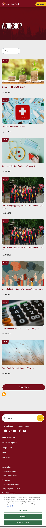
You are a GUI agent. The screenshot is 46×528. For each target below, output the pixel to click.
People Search (23, 426)
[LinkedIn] (14, 432)
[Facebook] (20, 432)
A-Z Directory (9, 426)
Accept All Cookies (23, 523)
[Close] (42, 498)
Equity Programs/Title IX (11, 488)
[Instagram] (6, 432)
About (4, 453)
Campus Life (7, 448)
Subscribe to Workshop (4, 394)
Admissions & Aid (8, 437)
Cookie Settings (23, 510)
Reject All (23, 516)
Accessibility (6, 467)
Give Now (6, 458)
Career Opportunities (9, 476)
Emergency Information (10, 484)
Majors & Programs (9, 443)
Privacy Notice (9, 506)
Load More (24, 387)
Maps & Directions (8, 493)
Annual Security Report (10, 471)
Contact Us (6, 480)
